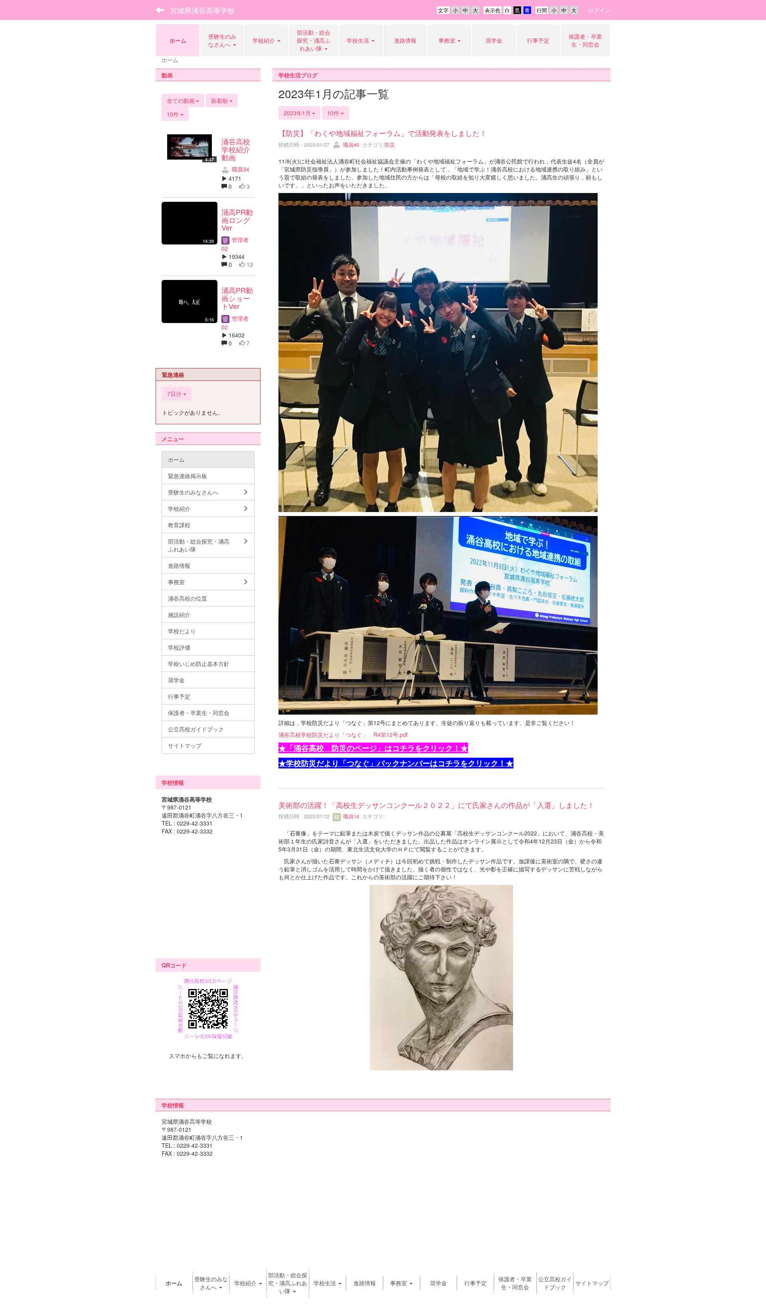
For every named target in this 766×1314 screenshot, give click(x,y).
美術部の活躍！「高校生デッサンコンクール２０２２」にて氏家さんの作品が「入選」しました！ (436, 805)
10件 (334, 113)
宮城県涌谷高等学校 (202, 10)
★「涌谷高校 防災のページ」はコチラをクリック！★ (373, 748)
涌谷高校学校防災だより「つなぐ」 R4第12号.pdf (343, 735)
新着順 (220, 100)
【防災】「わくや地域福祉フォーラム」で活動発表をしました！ (382, 133)
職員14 (350, 816)
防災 (390, 144)
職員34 (239, 169)
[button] (449, 40)
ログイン (599, 10)
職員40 (350, 144)
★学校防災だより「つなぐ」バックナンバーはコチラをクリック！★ (395, 763)
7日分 (175, 394)
